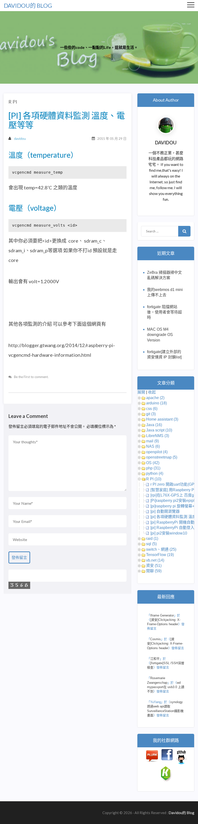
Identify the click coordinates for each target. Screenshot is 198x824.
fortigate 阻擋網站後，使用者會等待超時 (164, 312)
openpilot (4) (157, 452)
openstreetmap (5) (161, 457)
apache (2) (155, 398)
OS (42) (152, 463)
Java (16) (154, 425)
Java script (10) (159, 430)
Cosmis (155, 639)
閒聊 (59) (154, 571)
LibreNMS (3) (157, 436)
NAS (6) (153, 446)
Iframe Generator (162, 615)
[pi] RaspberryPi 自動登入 (172, 528)
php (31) (153, 468)
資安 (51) (154, 566)
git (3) (151, 414)
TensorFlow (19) (160, 555)
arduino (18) (156, 403)
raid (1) (152, 538)
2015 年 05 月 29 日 (112, 138)
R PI (12, 101)
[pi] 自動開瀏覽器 (165, 511)
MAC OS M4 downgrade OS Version (160, 334)
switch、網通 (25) (161, 549)
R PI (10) (153, 479)
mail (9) (152, 441)
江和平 (155, 659)
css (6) (151, 409)
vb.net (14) (155, 560)
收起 (152, 392)
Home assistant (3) (162, 419)
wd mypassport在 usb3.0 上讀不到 (165, 687)
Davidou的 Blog (28, 5)
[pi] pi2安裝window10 (168, 533)
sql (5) (151, 544)
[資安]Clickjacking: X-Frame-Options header (165, 643)
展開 (141, 392)
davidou (20, 138)
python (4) (154, 473)
